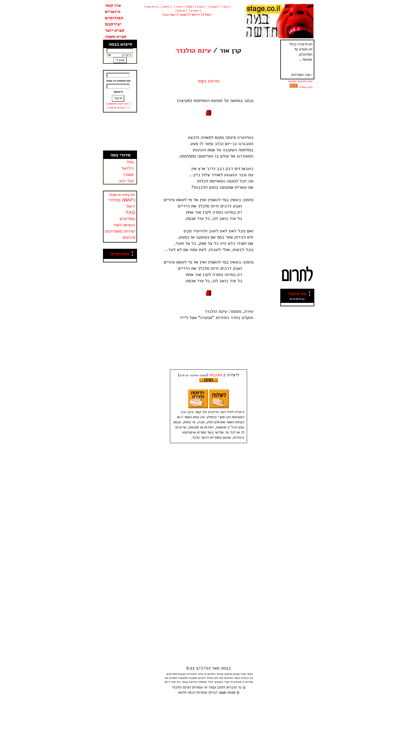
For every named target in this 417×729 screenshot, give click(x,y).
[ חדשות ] (181, 11)
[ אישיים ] (194, 11)
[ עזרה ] (178, 7)
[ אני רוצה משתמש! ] (118, 104)
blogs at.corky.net (122, 195)
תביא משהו (115, 36)
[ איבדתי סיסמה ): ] (118, 108)
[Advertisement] (120, 131)
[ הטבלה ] (213, 7)
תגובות (215, 375)
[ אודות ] (200, 7)
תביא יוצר (114, 30)
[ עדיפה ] (165, 7)
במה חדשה (186, 692)
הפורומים (114, 18)
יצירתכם (113, 24)
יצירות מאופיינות (120, 231)
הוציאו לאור (124, 225)
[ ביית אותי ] (151, 7)
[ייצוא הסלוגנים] (293, 87)
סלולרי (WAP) (121, 200)
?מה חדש (297, 294)
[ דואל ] (225, 7)
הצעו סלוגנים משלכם (300, 81)
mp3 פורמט (208, 81)
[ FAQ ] (189, 7)
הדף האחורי (306, 87)
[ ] (169, 15)
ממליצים (127, 219)
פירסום (129, 237)
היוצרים (112, 11)
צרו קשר (113, 5)
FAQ (130, 212)
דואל (130, 206)
